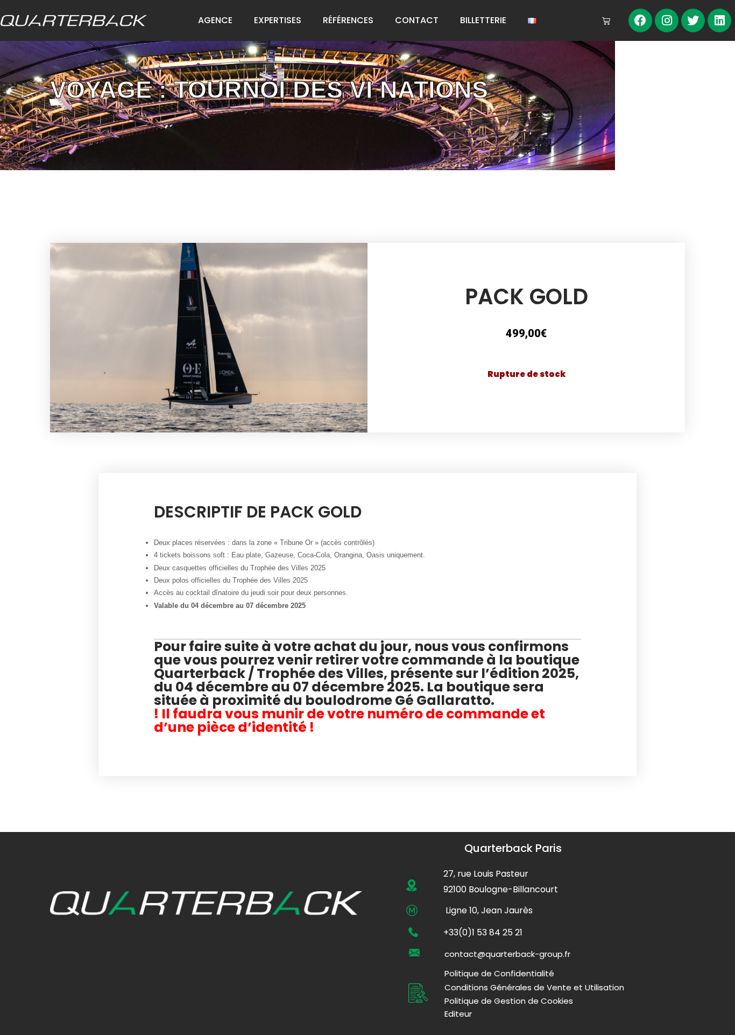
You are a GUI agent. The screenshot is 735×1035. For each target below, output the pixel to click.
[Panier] (606, 20)
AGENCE (215, 20)
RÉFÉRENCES (348, 20)
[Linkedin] (719, 20)
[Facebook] (640, 20)
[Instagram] (667, 20)
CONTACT (417, 20)
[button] (507, 953)
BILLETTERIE (483, 20)
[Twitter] (693, 20)
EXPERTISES (277, 20)
